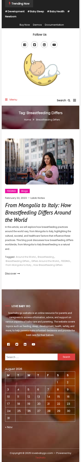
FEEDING (11, 191)
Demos (37, 25)
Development (16, 11)
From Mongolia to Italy (18, 265)
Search (62, 100)
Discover (10, 273)
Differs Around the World (45, 261)
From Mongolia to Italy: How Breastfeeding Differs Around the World (38, 212)
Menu (13, 99)
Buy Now (25, 25)
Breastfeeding (46, 256)
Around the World (26, 256)
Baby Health (57, 11)
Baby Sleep (37, 11)
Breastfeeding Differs (17, 261)
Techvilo (40, 457)
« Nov (8, 427)
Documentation (54, 25)
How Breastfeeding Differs (48, 265)
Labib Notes (38, 198)
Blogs (24, 191)
